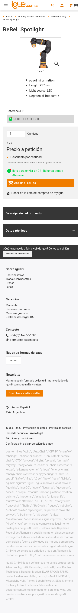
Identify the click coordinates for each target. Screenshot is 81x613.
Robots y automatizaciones (31, 16)
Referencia (14, 111)
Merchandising (58, 16)
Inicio (9, 16)
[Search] (52, 5)
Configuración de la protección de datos (29, 443)
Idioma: (20, 407)
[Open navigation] (6, 5)
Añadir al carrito (22, 183)
